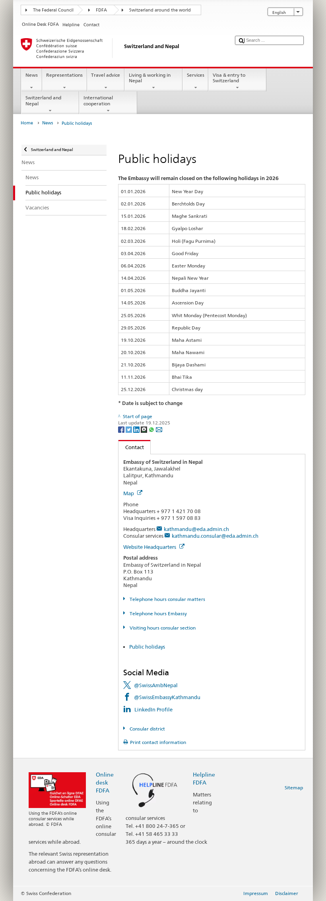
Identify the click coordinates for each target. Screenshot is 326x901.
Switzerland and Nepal (43, 100)
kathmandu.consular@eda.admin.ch (215, 536)
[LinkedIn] (137, 429)
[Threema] (144, 429)
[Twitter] (129, 429)
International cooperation (98, 100)
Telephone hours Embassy (157, 613)
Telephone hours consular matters (166, 599)
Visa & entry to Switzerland (229, 77)
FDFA (101, 10)
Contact (131, 447)
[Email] (159, 429)
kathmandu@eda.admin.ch (196, 529)
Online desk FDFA (105, 782)
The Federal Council (53, 10)
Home (27, 123)
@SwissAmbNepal (156, 685)
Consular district (146, 729)
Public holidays (147, 646)
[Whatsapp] (152, 429)
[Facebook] (122, 429)
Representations (64, 75)
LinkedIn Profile (153, 709)
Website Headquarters (150, 547)
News (31, 75)
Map (129, 493)
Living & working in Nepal (150, 77)
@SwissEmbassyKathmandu (167, 697)
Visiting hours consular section (161, 628)
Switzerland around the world (160, 10)
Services (195, 75)
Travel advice (105, 75)
